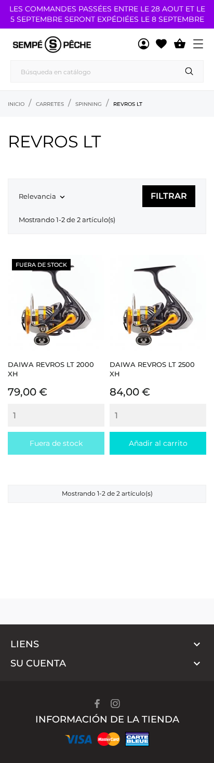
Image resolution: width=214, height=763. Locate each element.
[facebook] (97, 703)
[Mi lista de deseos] (161, 44)
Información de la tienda (107, 719)
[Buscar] (189, 71)
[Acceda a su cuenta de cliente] (143, 44)
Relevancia (43, 197)
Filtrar (169, 196)
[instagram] (115, 703)
